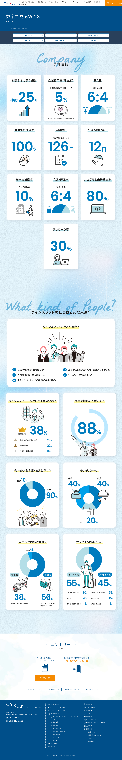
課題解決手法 (42, 2)
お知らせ (23, 4)
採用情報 (97, 2)
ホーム (8, 29)
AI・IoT (71, 2)
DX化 (64, 2)
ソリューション (54, 2)
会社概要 (88, 2)
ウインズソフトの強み (27, 2)
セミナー (80, 2)
